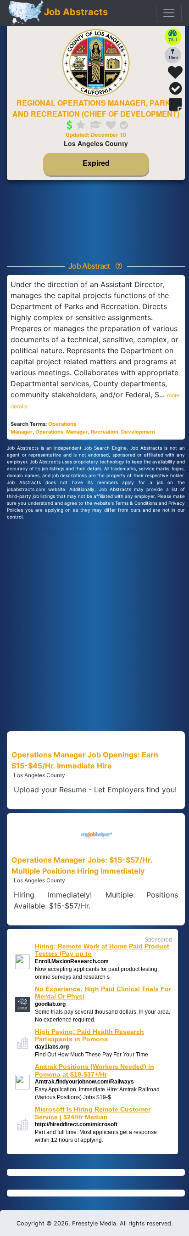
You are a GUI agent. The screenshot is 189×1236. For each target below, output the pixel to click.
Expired (96, 164)
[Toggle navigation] (169, 13)
